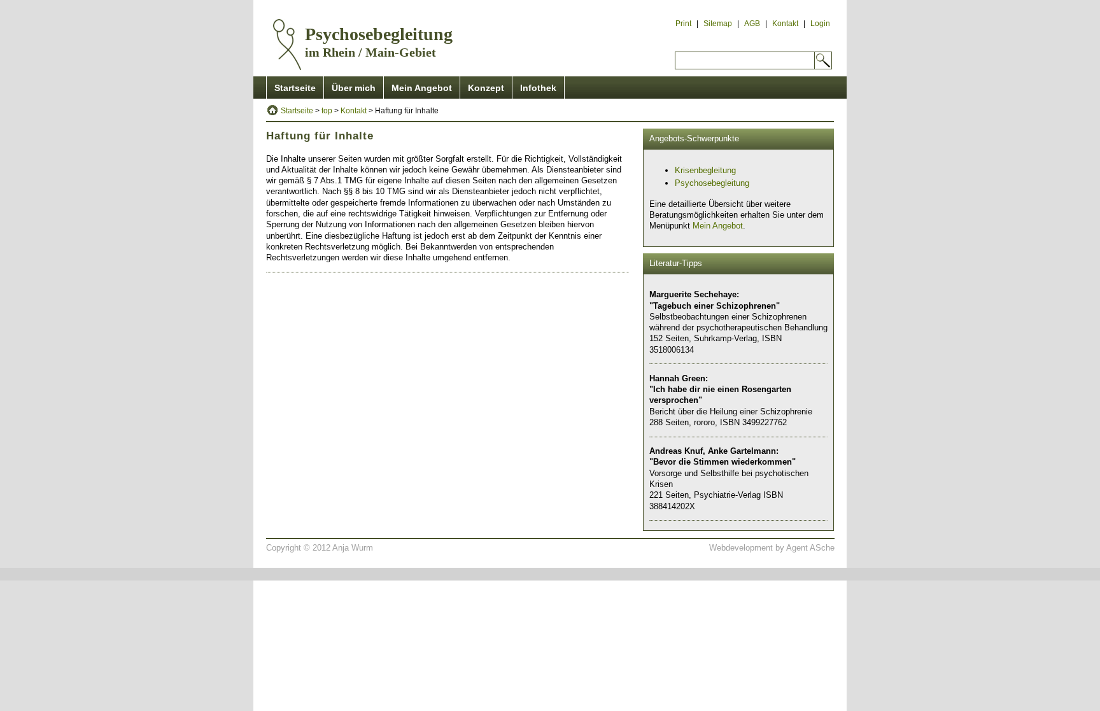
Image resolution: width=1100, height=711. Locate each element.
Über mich (354, 88)
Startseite (295, 88)
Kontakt (785, 23)
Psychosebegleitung (712, 183)
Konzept (486, 88)
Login (820, 23)
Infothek (538, 88)
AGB (752, 23)
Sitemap (717, 23)
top (326, 110)
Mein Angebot (421, 88)
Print (683, 23)
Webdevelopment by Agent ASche (772, 548)
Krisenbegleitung (705, 170)
